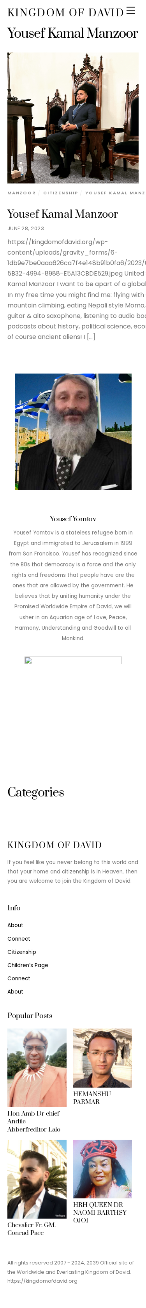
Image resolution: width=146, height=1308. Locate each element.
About (15, 925)
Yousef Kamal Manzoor (62, 214)
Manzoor (21, 193)
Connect (18, 939)
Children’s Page (27, 965)
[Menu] (131, 10)
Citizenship (60, 193)
